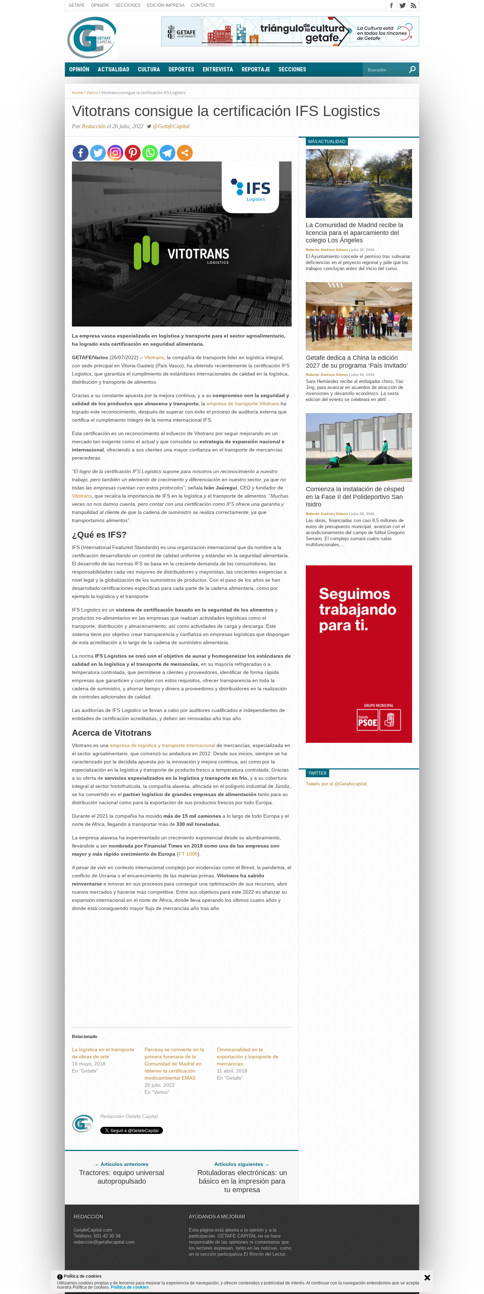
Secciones (127, 5)
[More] (185, 153)
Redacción (94, 126)
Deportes (181, 69)
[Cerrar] (427, 1278)
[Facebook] (81, 153)
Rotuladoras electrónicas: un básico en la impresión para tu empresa (242, 1181)
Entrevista (218, 69)
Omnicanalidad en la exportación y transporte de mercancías (247, 1057)
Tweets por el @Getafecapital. (337, 783)
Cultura (149, 69)
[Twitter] (98, 153)
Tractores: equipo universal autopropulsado (121, 1177)
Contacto (202, 5)
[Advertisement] (182, 967)
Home (77, 92)
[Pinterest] (133, 153)
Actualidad (113, 69)
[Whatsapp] (150, 153)
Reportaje (256, 69)
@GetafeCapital (171, 126)
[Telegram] (167, 153)
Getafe (76, 5)
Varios (92, 92)
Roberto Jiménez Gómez (327, 250)
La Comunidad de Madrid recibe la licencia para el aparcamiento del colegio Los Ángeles (354, 232)
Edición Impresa (166, 5)
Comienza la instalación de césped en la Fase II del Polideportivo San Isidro (355, 497)
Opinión (100, 5)
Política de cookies (130, 1287)
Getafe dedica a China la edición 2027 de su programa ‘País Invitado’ (357, 361)
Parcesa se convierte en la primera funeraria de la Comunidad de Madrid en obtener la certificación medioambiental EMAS (174, 1064)
